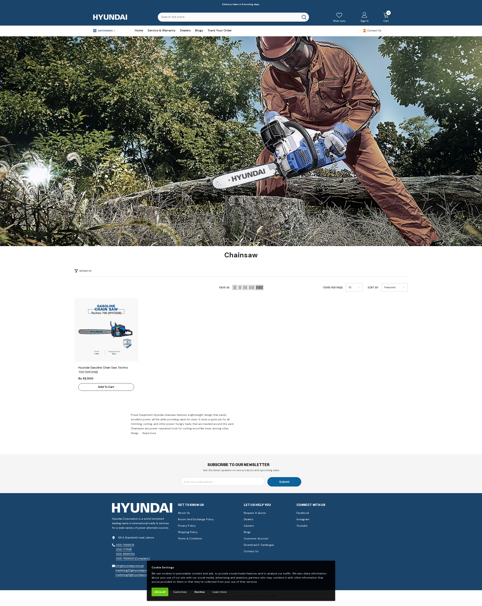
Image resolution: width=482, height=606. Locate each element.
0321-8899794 (125, 554)
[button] (234, 287)
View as (224, 287)
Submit (284, 482)
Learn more (220, 592)
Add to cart (106, 387)
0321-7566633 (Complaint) (133, 558)
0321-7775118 (124, 549)
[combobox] (228, 17)
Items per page (333, 287)
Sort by (373, 287)
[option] (241, 4)
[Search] (233, 17)
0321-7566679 (125, 545)
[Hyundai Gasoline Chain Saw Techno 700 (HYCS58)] (106, 330)
